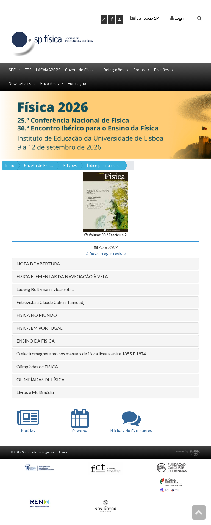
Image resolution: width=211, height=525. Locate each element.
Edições (70, 165)
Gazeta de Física (80, 70)
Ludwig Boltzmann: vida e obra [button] (45, 289)
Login (179, 18)
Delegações (114, 70)
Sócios (139, 70)
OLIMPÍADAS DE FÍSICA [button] (40, 379)
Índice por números (104, 165)
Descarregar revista (107, 254)
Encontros (49, 83)
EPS (28, 70)
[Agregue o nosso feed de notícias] (104, 19)
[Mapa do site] (119, 19)
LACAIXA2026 (48, 70)
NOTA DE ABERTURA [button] (38, 263)
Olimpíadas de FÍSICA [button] (37, 366)
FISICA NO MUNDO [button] (36, 315)
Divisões (161, 70)
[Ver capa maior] (105, 201)
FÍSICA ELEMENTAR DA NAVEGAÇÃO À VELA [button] (62, 276)
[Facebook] (111, 19)
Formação (77, 83)
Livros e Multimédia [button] (35, 392)
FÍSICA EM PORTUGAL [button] (39, 327)
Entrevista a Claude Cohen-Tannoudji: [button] (51, 302)
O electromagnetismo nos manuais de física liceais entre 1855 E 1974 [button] (81, 353)
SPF (12, 70)
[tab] (105, 263)
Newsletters (20, 83)
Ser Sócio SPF (148, 18)
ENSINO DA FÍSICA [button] (35, 340)
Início (9, 165)
